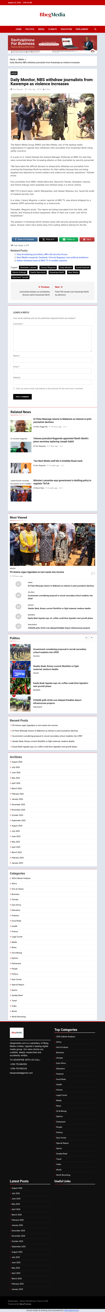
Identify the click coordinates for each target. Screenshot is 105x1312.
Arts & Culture (18, 889)
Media (41, 29)
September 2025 (18, 820)
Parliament (82, 29)
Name (16, 356)
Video (14, 1006)
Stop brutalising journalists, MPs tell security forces (42, 254)
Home (19, 29)
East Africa (16, 905)
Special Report (18, 985)
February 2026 (18, 794)
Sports (14, 990)
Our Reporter (18, 89)
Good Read (16, 921)
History (15, 931)
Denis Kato (39, 488)
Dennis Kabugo (19, 272)
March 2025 (17, 852)
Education (66, 29)
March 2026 (17, 788)
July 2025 (16, 831)
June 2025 (16, 836)
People (15, 969)
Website (16, 377)
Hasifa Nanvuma (38, 272)
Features (15, 915)
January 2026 (17, 799)
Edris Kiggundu (41, 426)
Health (12, 568)
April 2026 (16, 783)
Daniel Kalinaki (83, 267)
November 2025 (18, 810)
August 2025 (17, 826)
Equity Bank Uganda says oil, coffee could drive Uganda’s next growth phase (60, 618)
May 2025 (16, 842)
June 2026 (16, 772)
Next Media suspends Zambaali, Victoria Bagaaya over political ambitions (52, 257)
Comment (18, 324)
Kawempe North (57, 272)
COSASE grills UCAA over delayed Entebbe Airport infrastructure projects (59, 628)
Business (31, 615)
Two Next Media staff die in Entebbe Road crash (57, 461)
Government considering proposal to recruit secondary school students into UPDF (47, 736)
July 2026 (16, 767)
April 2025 (16, 847)
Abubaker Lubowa (28, 267)
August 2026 (17, 762)
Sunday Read (17, 995)
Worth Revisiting (19, 1017)
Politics (29, 29)
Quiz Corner (17, 979)
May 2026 (16, 778)
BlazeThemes (25, 1304)
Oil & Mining (17, 953)
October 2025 (17, 815)
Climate (52, 29)
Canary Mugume (48, 267)
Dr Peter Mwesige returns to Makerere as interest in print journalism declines (61, 586)
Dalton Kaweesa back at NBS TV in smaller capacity (42, 260)
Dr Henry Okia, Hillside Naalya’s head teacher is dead (58, 701)
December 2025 (18, 804)
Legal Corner (17, 937)
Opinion (15, 958)
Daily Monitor (66, 267)
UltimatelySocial (71, 1310)
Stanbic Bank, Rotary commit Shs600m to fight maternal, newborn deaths (59, 608)
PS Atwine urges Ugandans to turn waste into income (37, 572)
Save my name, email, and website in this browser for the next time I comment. (49, 388)
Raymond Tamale (20, 277)
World (14, 1011)
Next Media (73, 272)
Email (16, 366)
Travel (14, 1000)
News (14, 947)
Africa (14, 883)
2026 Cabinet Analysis (21, 878)
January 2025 (17, 863)
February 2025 (18, 858)
